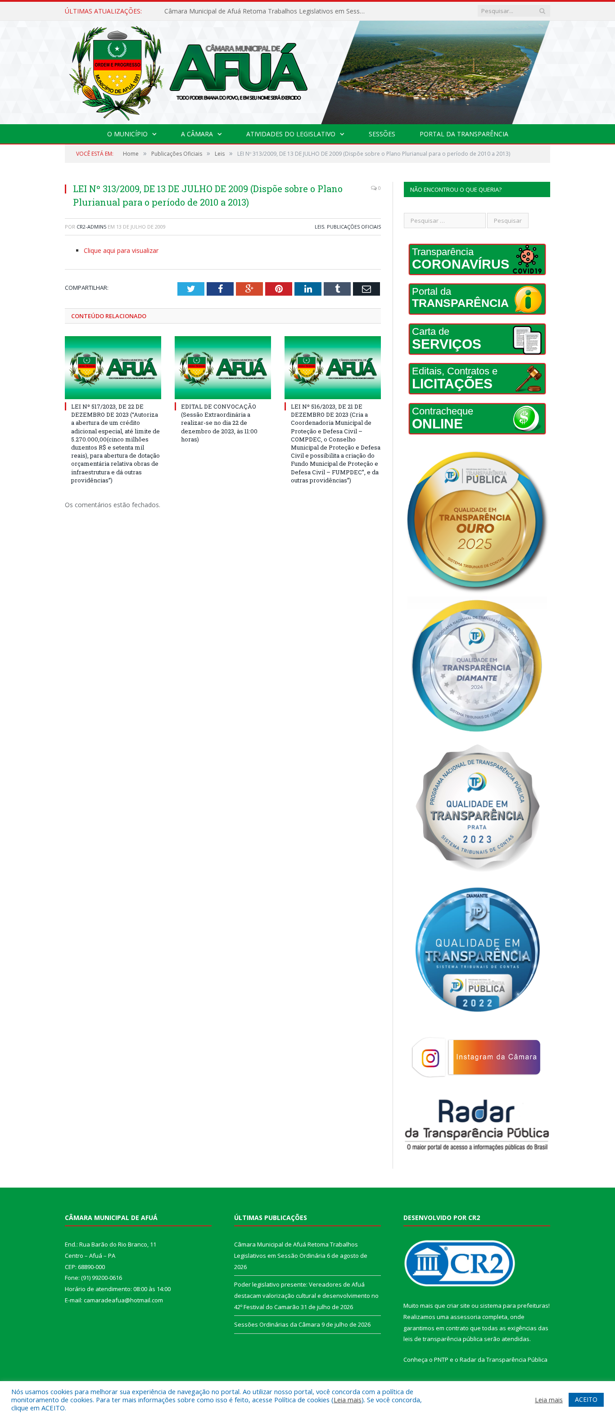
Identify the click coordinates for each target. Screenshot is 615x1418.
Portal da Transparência (464, 134)
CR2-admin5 (91, 226)
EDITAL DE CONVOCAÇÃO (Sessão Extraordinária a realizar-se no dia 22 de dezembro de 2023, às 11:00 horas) (219, 422)
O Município (127, 134)
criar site (458, 1305)
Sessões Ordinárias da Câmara (277, 1324)
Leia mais (348, 1399)
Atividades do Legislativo (290, 134)
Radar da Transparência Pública (503, 1359)
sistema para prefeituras (514, 1305)
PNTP (441, 1359)
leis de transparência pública (443, 1339)
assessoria (465, 1317)
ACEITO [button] (586, 1399)
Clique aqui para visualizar (121, 250)
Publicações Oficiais (354, 226)
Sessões (382, 134)
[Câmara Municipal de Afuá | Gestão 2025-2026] (307, 70)
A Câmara (197, 134)
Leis (319, 226)
